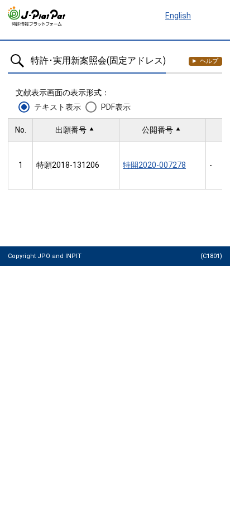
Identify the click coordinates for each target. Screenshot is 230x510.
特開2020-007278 (154, 165)
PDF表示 (116, 107)
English (178, 15)
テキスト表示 (57, 107)
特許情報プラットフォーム (37, 16)
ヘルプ (209, 61)
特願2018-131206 (67, 165)
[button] (76, 130)
